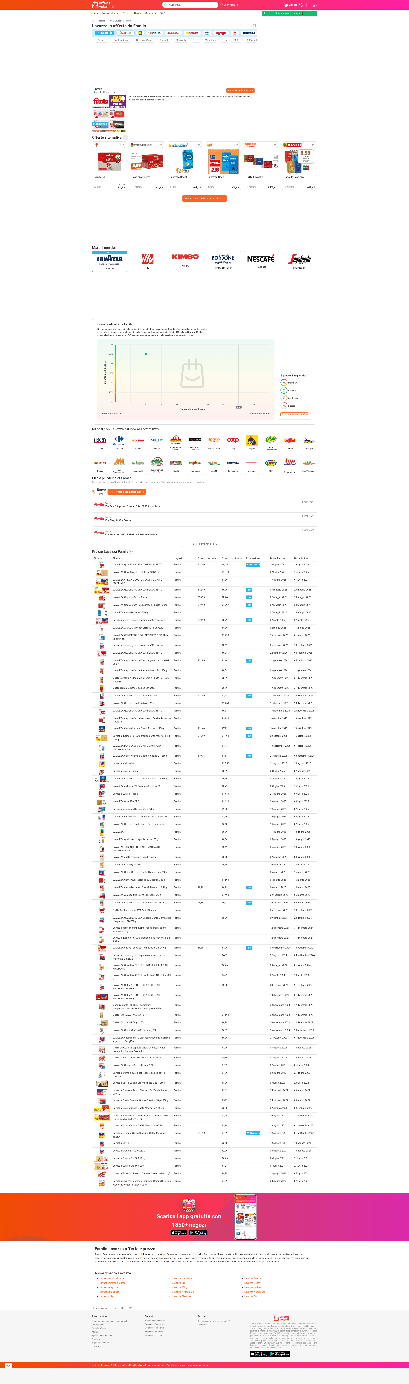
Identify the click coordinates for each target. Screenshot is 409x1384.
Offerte (126, 13)
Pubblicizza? (98, 1325)
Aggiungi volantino (100, 1342)
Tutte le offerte (104, 21)
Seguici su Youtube (154, 1331)
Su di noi (96, 1339)
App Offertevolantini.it (102, 1335)
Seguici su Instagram (154, 1328)
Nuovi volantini (110, 13)
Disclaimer (140, 1365)
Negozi (138, 13)
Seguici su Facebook (155, 1324)
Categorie (150, 13)
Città (162, 13)
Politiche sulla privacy (176, 1365)
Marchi (95, 1332)
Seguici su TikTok (153, 1335)
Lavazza (118, 21)
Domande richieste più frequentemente (110, 1321)
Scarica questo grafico (296, 414)
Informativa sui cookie (198, 1365)
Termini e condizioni (155, 1365)
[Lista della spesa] (314, 4)
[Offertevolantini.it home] (104, 5)
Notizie (95, 1346)
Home (95, 13)
